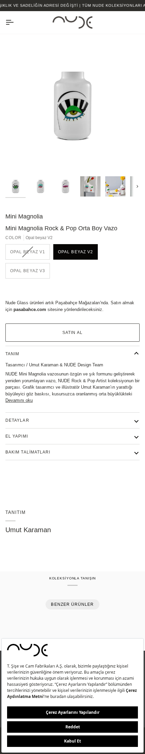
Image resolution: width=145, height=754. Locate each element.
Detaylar (17, 420)
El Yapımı (16, 436)
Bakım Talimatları (27, 452)
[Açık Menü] (15, 22)
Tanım (12, 354)
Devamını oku (19, 400)
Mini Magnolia (24, 216)
